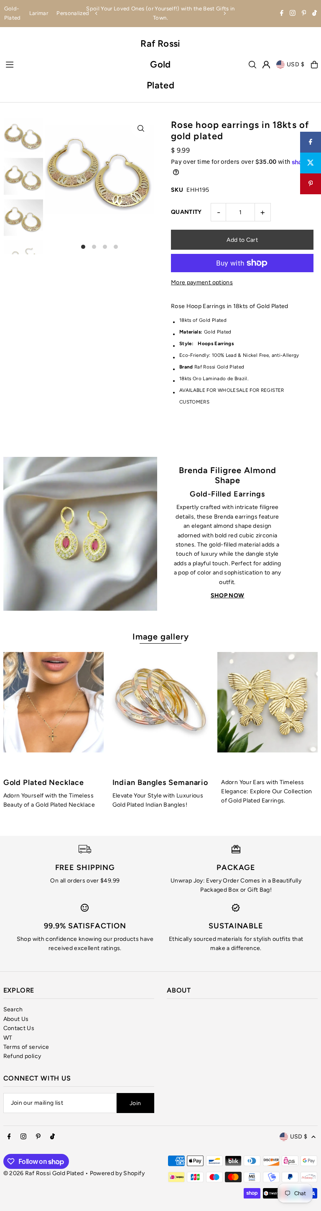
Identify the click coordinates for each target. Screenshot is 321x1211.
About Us (16, 1019)
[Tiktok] (314, 14)
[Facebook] (281, 14)
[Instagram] (293, 14)
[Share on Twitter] (310, 163)
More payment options (202, 282)
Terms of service (26, 1047)
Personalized (72, 13)
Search (13, 1009)
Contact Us (19, 1028)
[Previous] (96, 13)
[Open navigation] (68, 64)
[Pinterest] (304, 14)
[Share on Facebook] (310, 142)
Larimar (38, 13)
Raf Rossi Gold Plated (160, 64)
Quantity (186, 212)
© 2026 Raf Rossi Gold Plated (43, 1173)
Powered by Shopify (117, 1173)
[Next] (224, 13)
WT (8, 1037)
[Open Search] (252, 64)
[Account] (266, 64)
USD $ (296, 64)
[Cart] (314, 64)
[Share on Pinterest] (310, 183)
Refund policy (22, 1056)
